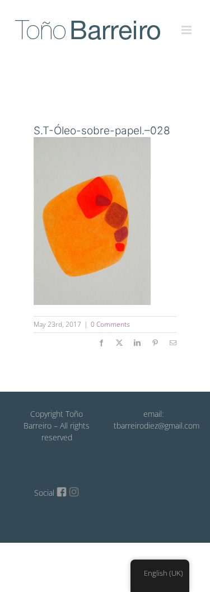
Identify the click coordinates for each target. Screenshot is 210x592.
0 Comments (110, 324)
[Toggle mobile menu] (187, 23)
